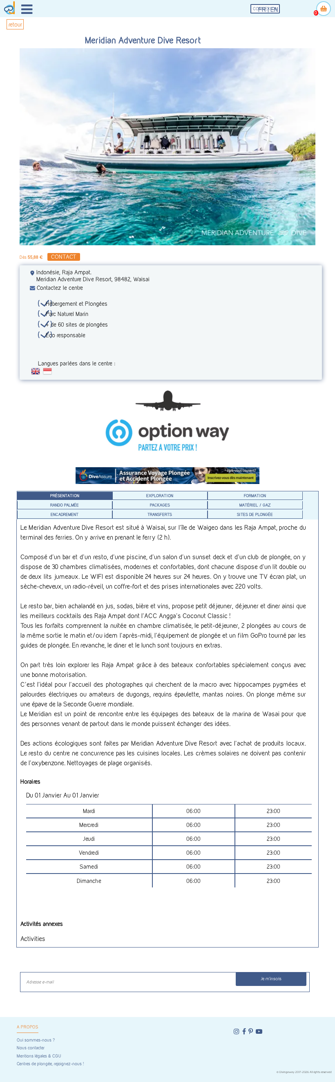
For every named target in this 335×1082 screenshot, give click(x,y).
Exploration (159, 495)
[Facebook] (244, 1031)
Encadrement (64, 514)
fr (262, 9)
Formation (255, 495)
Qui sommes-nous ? (36, 1040)
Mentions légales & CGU (39, 1056)
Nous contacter (31, 1048)
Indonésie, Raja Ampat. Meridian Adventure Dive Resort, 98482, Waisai (93, 275)
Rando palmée (64, 504)
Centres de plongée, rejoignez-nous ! (50, 1063)
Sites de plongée (255, 514)
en (274, 9)
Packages (160, 504)
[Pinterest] (250, 1031)
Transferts (159, 514)
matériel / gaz (255, 504)
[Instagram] (236, 1031)
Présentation (64, 495)
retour (15, 24)
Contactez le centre (60, 287)
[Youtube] (259, 1031)
